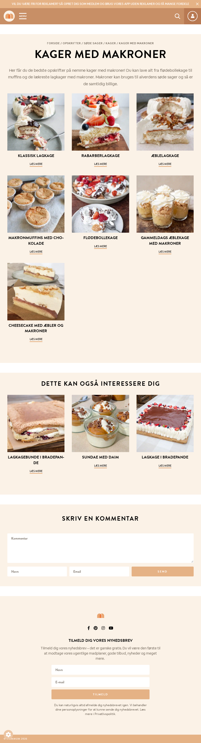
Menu (22, 16)
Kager (111, 43)
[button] (8, 734)
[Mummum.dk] (100, 616)
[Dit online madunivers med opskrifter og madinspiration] (9, 16)
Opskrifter (72, 43)
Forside (53, 43)
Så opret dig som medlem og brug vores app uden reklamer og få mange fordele (100, 4)
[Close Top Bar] (197, 3)
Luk (194, 634)
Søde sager (93, 43)
